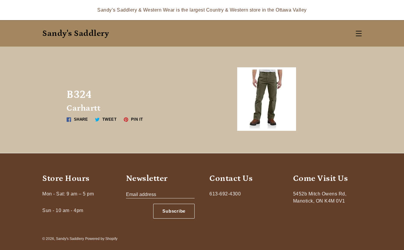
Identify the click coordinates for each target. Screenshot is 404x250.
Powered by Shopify (101, 239)
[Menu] (358, 33)
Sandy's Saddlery (75, 33)
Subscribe (173, 211)
